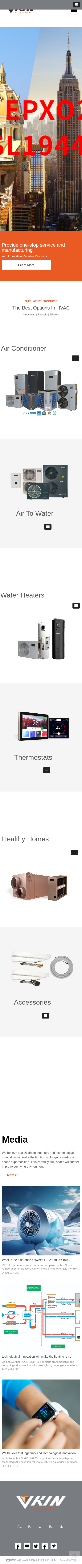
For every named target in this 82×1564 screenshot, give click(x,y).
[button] (76, 4)
